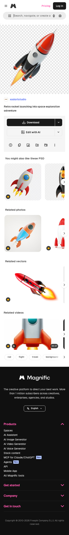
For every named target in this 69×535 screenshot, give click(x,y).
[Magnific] (34, 378)
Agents (11, 462)
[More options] (54, 145)
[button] (34, 408)
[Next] (64, 181)
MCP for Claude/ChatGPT (22, 457)
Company (10, 496)
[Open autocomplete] (8, 15)
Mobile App (10, 471)
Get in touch (12, 506)
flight (21, 356)
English (34, 408)
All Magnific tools (14, 475)
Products (10, 424)
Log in (59, 6)
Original (23, 31)
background (52, 356)
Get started (12, 485)
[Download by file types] (58, 122)
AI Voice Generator (15, 448)
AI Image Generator (15, 439)
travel (35, 356)
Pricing (46, 6)
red (9, 356)
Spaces (8, 430)
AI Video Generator (15, 444)
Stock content (12, 453)
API (6, 466)
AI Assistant (10, 435)
